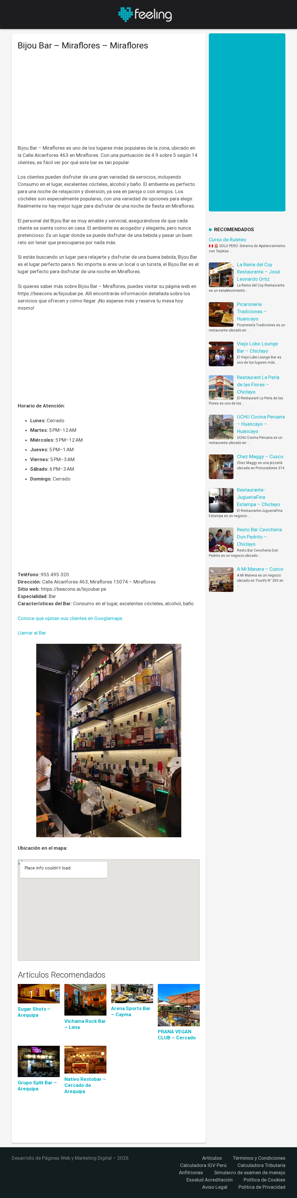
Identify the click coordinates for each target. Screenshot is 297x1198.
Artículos (212, 1158)
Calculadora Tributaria (261, 1165)
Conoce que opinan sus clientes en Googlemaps (70, 618)
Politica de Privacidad (261, 1187)
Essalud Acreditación (209, 1180)
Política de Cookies (264, 1180)
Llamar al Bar (32, 633)
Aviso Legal (214, 1187)
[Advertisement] (109, 101)
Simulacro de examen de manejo (249, 1172)
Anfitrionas (191, 1172)
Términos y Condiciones (259, 1158)
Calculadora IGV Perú (203, 1165)
